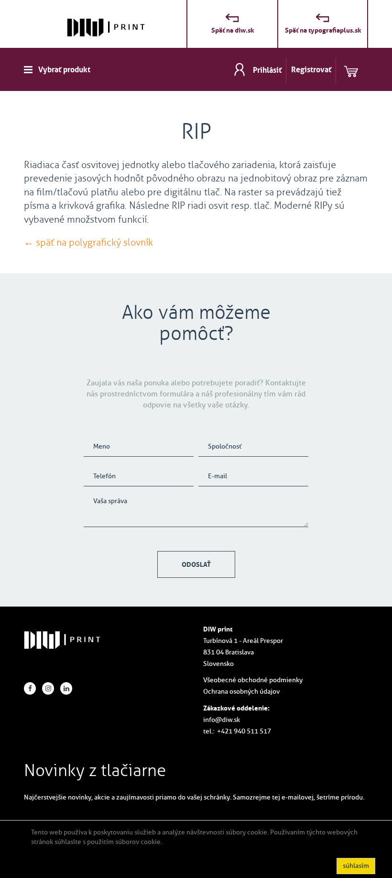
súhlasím (356, 866)
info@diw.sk (221, 720)
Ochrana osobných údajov (241, 691)
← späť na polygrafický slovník (88, 242)
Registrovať (311, 69)
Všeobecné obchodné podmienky (253, 680)
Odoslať (196, 564)
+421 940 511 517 (244, 731)
